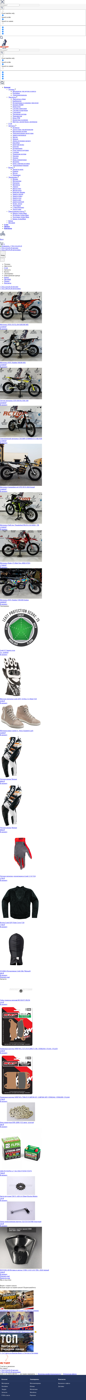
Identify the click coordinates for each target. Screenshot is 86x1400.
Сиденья (16, 152)
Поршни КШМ (18, 105)
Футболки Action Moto (21, 215)
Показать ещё (5, 977)
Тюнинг (15, 158)
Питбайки (16, 93)
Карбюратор (17, 101)
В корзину (3, 329)
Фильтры (16, 162)
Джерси (15, 187)
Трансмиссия (17, 116)
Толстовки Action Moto (21, 217)
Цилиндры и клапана (20, 120)
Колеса (11, 167)
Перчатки (16, 183)
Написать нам (5, 1278)
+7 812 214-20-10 (9, 248)
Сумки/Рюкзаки (18, 207)
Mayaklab (11, 223)
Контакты (8, 228)
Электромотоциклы (20, 95)
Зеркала (15, 139)
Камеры (15, 171)
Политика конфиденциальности (49, 1374)
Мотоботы (16, 185)
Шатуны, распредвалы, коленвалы (25, 122)
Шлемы (15, 179)
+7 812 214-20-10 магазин (9, 287)
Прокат (7, 226)
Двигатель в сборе (19, 99)
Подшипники (17, 148)
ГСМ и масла (6, 1395)
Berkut (10, 221)
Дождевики (17, 205)
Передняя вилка (18, 145)
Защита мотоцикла (19, 135)
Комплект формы (19, 192)
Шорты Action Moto (20, 213)
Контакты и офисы (64, 1383)
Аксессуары (17, 209)
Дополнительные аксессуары (23, 133)
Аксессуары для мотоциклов (23, 129)
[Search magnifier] (2, 7)
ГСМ (10, 124)
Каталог (7, 87)
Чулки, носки (17, 204)
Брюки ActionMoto (19, 219)
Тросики (16, 156)
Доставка (61, 1386)
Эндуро (4, 1389)
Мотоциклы (5, 1383)
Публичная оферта (70, 1374)
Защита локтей (18, 194)
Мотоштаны (17, 181)
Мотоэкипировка (35, 1383)
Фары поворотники (20, 160)
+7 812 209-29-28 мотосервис (10, 288)
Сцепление (17, 112)
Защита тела (17, 198)
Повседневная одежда (16, 211)
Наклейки (16, 143)
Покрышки (17, 175)
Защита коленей (18, 202)
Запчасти (11, 126)
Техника (11, 89)
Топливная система (19, 114)
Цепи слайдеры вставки (21, 163)
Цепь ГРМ (16, 118)
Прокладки (17, 107)
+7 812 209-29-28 (10, 250)
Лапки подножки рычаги (22, 141)
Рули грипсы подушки (21, 150)
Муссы (15, 173)
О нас (6, 225)
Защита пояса (17, 196)
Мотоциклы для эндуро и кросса (24, 91)
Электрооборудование (21, 165)
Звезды (15, 137)
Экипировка (13, 177)
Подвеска (16, 128)
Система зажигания (20, 108)
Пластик (16, 146)
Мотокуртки (17, 190)
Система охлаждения (20, 110)
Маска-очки (17, 188)
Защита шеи (17, 200)
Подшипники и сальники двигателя (25, 103)
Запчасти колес (18, 169)
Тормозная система (19, 154)
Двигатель (12, 97)
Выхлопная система (20, 131)
